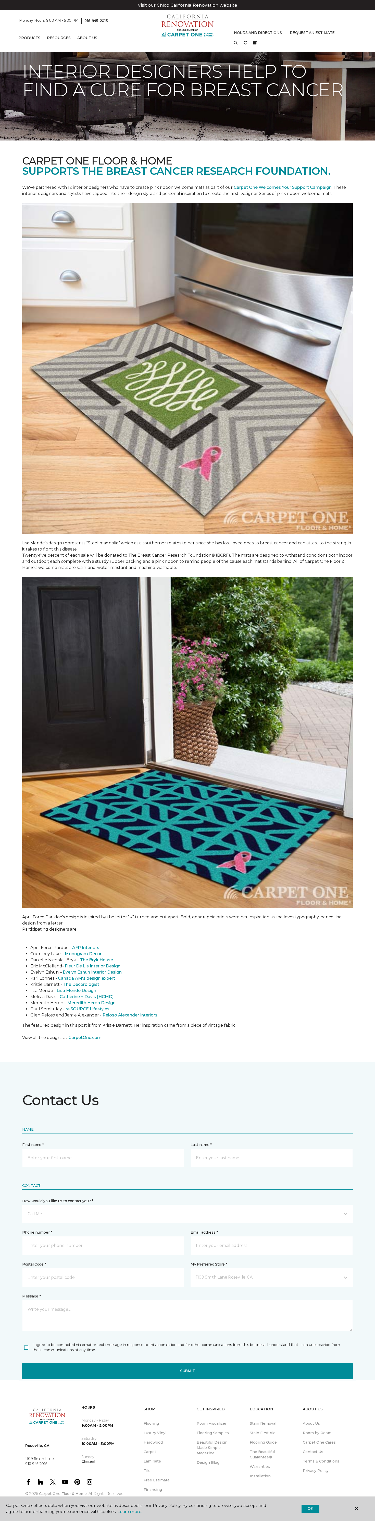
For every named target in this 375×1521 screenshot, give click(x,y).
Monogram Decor (83, 953)
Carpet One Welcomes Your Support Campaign (283, 187)
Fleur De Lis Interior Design (92, 966)
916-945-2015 (96, 20)
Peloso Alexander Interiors (130, 1015)
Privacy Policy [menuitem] (316, 1470)
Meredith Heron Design (91, 1002)
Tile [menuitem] (147, 1470)
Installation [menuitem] (260, 1476)
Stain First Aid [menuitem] (263, 1433)
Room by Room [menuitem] (317, 1433)
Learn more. (129, 1511)
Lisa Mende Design (76, 990)
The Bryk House (96, 959)
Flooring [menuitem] (151, 1423)
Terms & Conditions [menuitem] (321, 1461)
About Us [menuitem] (311, 1423)
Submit (187, 1370)
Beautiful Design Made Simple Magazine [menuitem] (212, 1447)
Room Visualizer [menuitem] (212, 1423)
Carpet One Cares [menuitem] (319, 1442)
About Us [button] (87, 38)
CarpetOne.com (85, 1037)
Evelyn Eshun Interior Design (92, 972)
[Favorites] (245, 45)
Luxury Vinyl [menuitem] (155, 1433)
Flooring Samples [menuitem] (213, 1433)
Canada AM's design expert (86, 978)
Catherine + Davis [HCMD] (87, 996)
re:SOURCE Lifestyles (87, 1009)
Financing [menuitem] (153, 1489)
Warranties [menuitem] (260, 1466)
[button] (236, 45)
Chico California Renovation (188, 5)
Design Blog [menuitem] (208, 1462)
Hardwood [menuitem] (153, 1442)
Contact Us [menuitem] (313, 1451)
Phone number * (37, 1232)
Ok (310, 1508)
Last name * (201, 1144)
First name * (33, 1144)
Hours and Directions (258, 32)
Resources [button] (59, 38)
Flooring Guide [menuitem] (263, 1442)
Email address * (204, 1232)
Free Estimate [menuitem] (157, 1480)
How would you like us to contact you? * (57, 1201)
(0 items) (255, 43)
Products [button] (29, 38)
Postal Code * (34, 1264)
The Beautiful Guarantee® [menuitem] (262, 1454)
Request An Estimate (312, 32)
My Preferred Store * (209, 1264)
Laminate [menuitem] (152, 1461)
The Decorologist (81, 984)
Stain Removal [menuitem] (263, 1423)
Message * (31, 1296)
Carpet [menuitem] (150, 1451)
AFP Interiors (85, 947)
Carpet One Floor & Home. (63, 1493)
